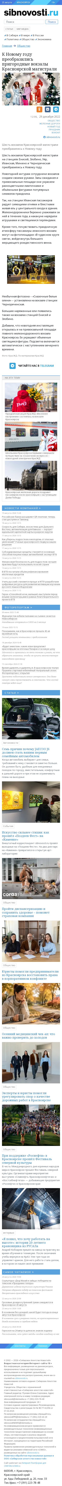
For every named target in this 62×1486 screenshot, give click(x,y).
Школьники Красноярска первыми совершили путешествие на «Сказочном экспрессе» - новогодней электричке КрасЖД (29, 455)
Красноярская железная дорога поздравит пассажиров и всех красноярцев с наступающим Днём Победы (30, 495)
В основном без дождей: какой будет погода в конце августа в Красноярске (30, 1313)
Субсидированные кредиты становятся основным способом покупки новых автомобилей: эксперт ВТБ (29, 553)
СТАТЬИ (12, 692)
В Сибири (12, 35)
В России (38, 35)
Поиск (52, 22)
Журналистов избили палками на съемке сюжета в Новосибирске (28, 617)
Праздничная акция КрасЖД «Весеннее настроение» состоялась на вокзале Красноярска (26, 416)
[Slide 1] (34, 279)
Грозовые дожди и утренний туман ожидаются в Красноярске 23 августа (27, 1303)
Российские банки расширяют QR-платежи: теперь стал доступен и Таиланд (28, 518)
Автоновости (10, 742)
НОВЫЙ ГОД (53, 126)
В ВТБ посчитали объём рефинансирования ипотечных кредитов (25, 573)
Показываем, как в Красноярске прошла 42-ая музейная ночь (26, 632)
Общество (27, 39)
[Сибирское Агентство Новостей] (31, 12)
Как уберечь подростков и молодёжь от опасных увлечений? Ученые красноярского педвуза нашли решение (29, 542)
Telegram (47, 366)
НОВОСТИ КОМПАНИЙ (23, 508)
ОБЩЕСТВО (54, 120)
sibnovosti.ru (21, 1378)
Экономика (44, 39)
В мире (25, 35)
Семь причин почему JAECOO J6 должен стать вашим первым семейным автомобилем (25, 752)
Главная (7, 46)
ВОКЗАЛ (56, 132)
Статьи (9, 29)
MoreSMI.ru (14, 1465)
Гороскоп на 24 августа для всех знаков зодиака (27, 1330)
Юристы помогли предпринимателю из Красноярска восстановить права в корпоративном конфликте (30, 975)
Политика (12, 39)
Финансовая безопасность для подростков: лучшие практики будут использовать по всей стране (29, 563)
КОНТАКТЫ (20, 1346)
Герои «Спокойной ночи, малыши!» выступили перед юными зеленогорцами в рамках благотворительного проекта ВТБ (30, 597)
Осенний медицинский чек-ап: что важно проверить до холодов (28, 1036)
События (8, 826)
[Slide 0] (28, 279)
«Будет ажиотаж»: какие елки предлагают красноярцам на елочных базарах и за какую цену (28, 647)
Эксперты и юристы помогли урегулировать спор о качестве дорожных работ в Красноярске (26, 1096)
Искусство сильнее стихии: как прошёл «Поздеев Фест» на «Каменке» (25, 835)
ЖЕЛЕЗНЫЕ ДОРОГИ (49, 123)
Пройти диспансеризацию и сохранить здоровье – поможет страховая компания (26, 912)
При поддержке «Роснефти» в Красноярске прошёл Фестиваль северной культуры (27, 1159)
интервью (8, 1232)
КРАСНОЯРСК (23, 2)
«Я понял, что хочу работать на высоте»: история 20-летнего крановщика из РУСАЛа (26, 1242)
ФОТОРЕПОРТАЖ (18, 607)
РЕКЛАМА (42, 1346)
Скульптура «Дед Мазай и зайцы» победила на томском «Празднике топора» (26, 1282)
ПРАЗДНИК (54, 129)
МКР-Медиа (23, 29)
